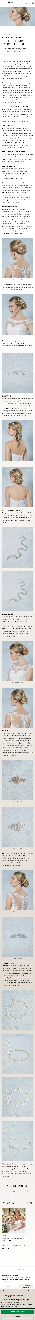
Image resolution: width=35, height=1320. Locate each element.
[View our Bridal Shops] (26, 3)
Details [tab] (17, 1290)
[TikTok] (15, 1269)
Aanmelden (29, 3)
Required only (17, 1317)
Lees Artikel (6, 1248)
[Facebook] (11, 1269)
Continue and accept (17, 1311)
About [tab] (29, 1290)
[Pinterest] (19, 1269)
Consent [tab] (5, 1290)
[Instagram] (24, 1269)
